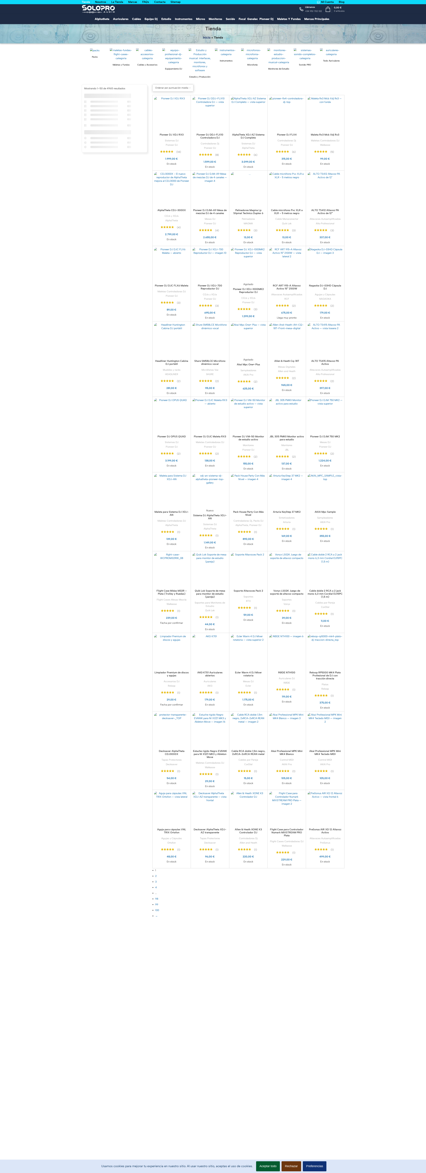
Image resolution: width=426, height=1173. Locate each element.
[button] (213, 586)
